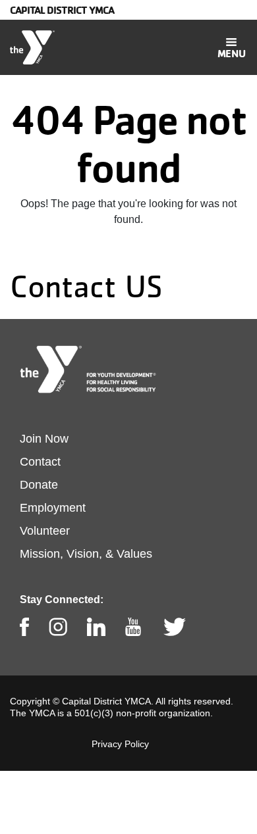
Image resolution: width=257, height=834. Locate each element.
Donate (39, 484)
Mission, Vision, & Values (86, 553)
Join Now (44, 438)
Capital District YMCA (62, 9)
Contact (40, 461)
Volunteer (45, 530)
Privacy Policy (120, 744)
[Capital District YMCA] (32, 47)
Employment (53, 507)
